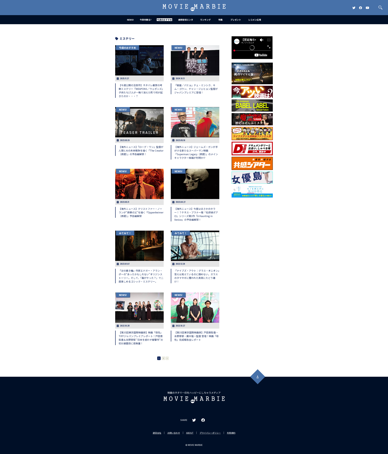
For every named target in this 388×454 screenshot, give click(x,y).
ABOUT (190, 432)
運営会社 (157, 432)
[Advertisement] (252, 247)
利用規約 (231, 432)
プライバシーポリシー (210, 432)
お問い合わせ (173, 432)
